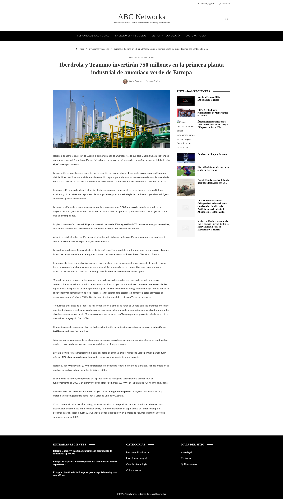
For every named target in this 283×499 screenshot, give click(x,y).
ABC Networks (141, 17)
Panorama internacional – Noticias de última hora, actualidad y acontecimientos (141, 23)
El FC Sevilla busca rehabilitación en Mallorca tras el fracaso (213, 113)
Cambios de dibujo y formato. (212, 154)
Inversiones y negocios (141, 58)
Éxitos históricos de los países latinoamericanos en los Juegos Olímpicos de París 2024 (213, 124)
